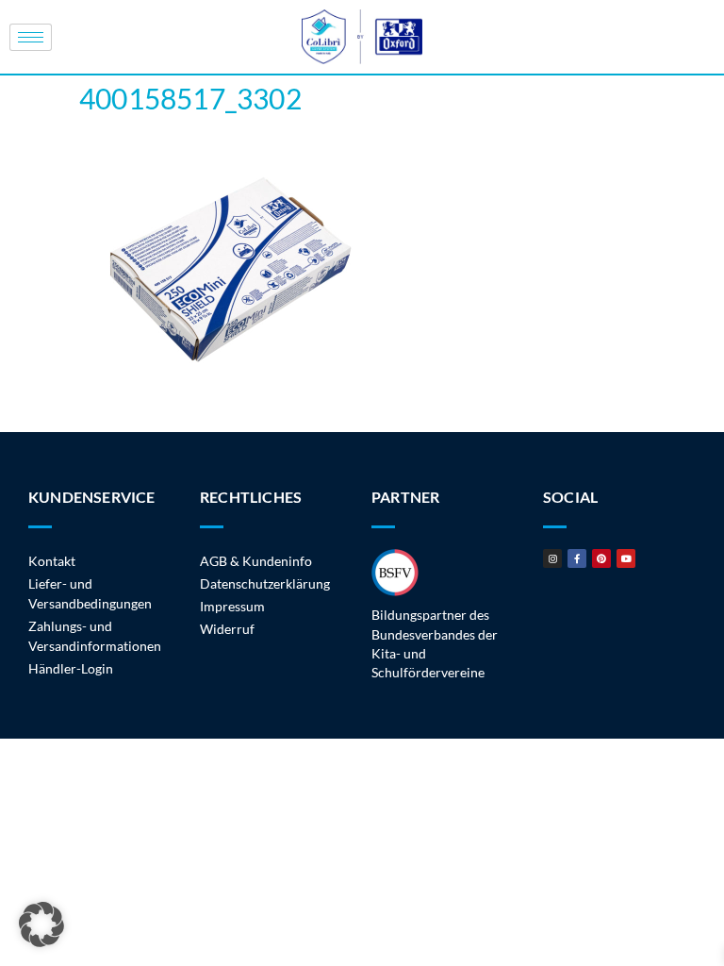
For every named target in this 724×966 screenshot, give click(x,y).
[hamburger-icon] (30, 37)
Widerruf (227, 629)
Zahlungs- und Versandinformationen (94, 636)
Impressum (232, 606)
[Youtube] (626, 558)
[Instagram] (552, 558)
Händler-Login (70, 668)
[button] (41, 924)
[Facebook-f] (577, 558)
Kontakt (51, 561)
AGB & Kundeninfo (256, 561)
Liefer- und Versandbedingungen (90, 593)
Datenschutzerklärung (265, 583)
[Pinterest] (601, 558)
